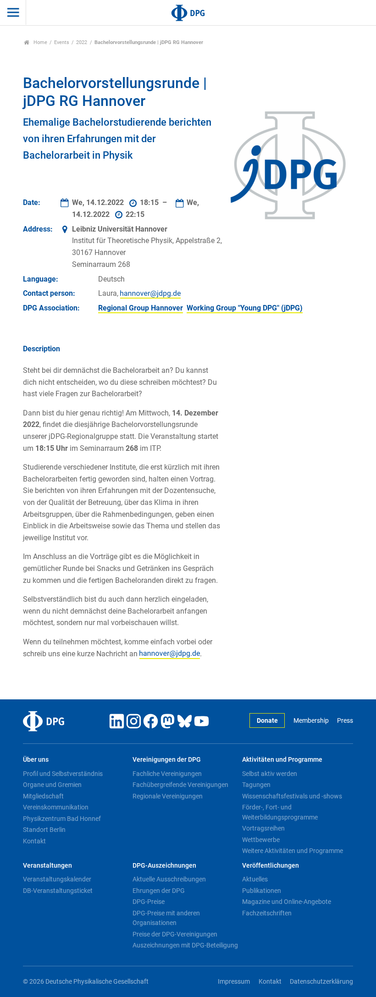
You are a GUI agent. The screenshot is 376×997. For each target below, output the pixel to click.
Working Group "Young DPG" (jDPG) (245, 308)
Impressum (234, 982)
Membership (310, 721)
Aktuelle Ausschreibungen (169, 879)
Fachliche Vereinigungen (167, 773)
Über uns (36, 760)
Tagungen (256, 784)
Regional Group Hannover (140, 308)
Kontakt (34, 841)
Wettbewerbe (261, 839)
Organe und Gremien (52, 784)
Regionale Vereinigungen (168, 796)
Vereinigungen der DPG (167, 760)
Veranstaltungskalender (57, 879)
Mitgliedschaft (43, 796)
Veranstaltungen (47, 866)
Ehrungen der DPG (159, 890)
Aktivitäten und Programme (282, 760)
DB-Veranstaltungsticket (58, 890)
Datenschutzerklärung (321, 982)
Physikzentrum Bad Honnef (62, 818)
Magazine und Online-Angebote (286, 901)
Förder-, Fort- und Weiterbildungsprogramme (280, 812)
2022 (81, 42)
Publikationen (261, 890)
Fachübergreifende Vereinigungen (180, 784)
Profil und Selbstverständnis (63, 773)
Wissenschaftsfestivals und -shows (292, 796)
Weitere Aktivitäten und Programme (292, 850)
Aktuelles (255, 879)
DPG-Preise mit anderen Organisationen (166, 918)
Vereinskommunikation (55, 807)
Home (39, 42)
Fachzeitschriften (267, 913)
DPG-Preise (149, 901)
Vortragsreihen (263, 828)
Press (345, 721)
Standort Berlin (44, 829)
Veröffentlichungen (270, 866)
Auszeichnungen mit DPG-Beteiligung (185, 945)
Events (61, 42)
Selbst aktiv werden (269, 773)
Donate (267, 721)
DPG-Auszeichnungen (164, 866)
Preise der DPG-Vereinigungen (175, 934)
